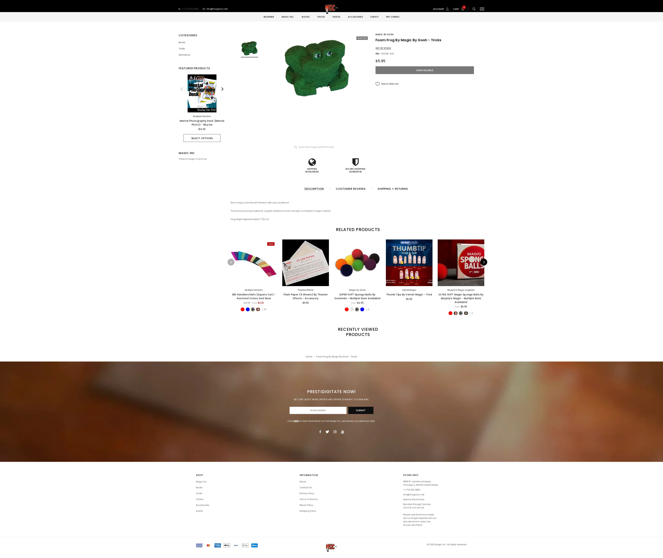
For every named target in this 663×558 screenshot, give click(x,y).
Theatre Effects (306, 289)
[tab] (357, 229)
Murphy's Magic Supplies (461, 289)
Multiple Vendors (202, 116)
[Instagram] (335, 431)
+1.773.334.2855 (190, 8)
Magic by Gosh (385, 34)
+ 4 (367, 309)
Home (309, 356)
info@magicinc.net (217, 8)
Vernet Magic (409, 289)
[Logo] (331, 9)
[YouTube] (342, 431)
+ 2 (471, 313)
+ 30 (264, 309)
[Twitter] (327, 431)
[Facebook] (320, 431)
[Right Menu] (482, 9)
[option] (202, 108)
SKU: (378, 53)
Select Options (202, 138)
